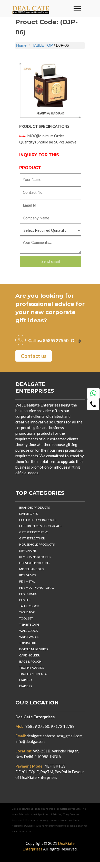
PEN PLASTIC (28, 594)
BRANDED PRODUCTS (34, 507)
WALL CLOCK (28, 631)
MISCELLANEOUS (31, 569)
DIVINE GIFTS (28, 514)
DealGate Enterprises (35, 716)
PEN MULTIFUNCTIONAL (36, 587)
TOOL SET (26, 618)
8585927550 (55, 340)
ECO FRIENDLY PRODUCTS (37, 520)
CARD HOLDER (29, 655)
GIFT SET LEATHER (32, 538)
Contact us (33, 356)
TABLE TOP (42, 45)
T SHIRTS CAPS (29, 624)
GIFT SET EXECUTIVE (33, 532)
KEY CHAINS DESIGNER (35, 557)
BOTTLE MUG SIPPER (33, 649)
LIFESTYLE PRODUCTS (34, 563)
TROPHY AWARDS (31, 668)
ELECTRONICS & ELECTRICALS (40, 526)
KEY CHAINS (27, 551)
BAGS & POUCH (30, 661)
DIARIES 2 (25, 686)
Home (21, 45)
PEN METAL (27, 581)
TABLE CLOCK (29, 606)
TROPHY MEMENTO (33, 674)
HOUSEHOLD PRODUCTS (37, 544)
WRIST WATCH (29, 637)
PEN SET (25, 600)
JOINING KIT (28, 643)
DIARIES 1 (25, 680)
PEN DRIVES (27, 575)
